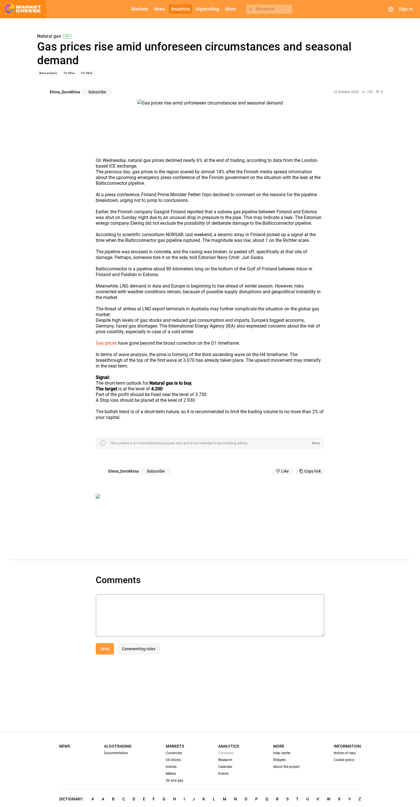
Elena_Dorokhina (65, 92)
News (64, 746)
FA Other (87, 73)
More (316, 443)
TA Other (69, 73)
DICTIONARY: (71, 799)
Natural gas (49, 36)
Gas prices (106, 343)
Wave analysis (48, 73)
